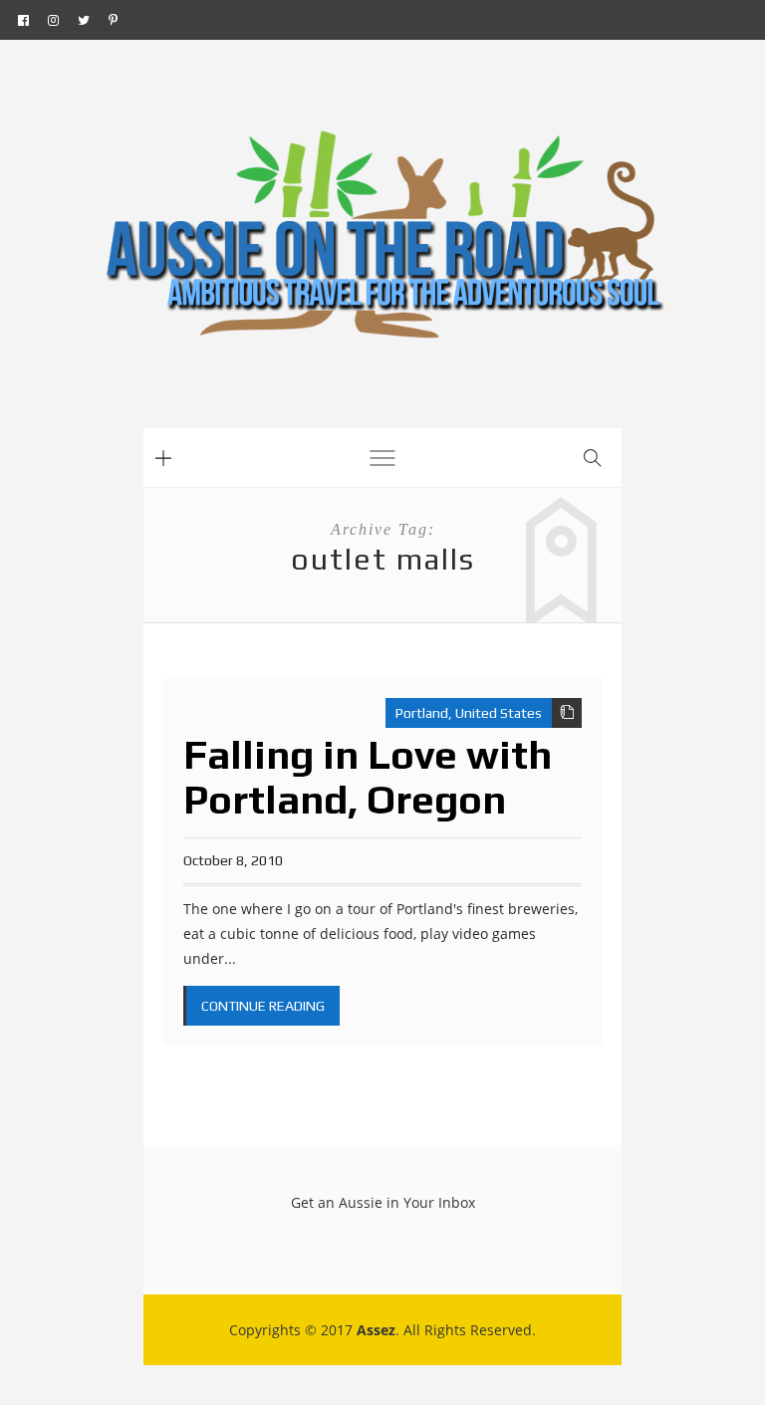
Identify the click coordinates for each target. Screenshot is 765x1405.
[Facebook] (23, 20)
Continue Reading (263, 1006)
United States (498, 713)
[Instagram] (53, 20)
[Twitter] (84, 20)
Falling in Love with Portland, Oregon (367, 777)
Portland (421, 713)
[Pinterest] (113, 20)
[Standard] (567, 713)
